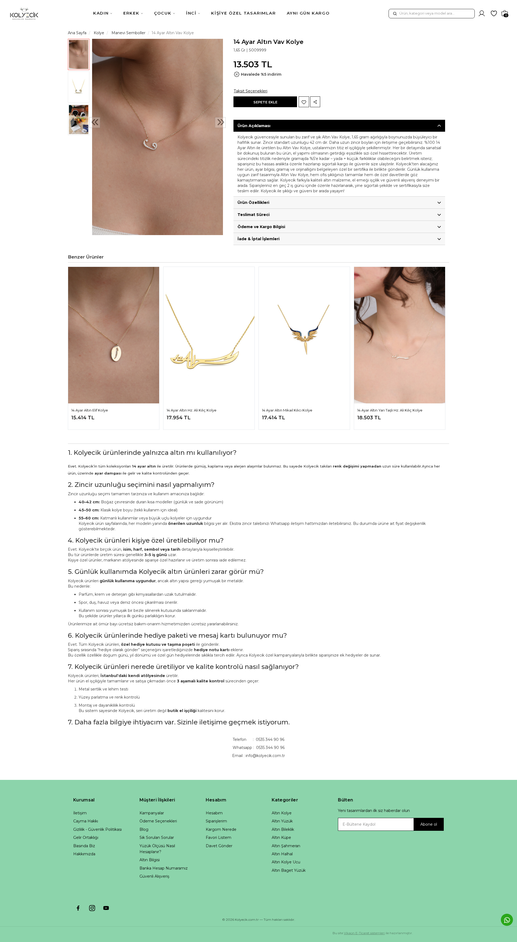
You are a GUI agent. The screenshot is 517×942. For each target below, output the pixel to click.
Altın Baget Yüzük (289, 870)
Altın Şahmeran (286, 845)
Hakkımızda (84, 854)
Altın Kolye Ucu (286, 862)
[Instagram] (92, 908)
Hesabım (214, 813)
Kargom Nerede (221, 829)
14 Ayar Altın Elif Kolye (89, 410)
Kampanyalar (151, 813)
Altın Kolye (282, 813)
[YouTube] (106, 908)
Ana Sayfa (77, 32)
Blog (143, 829)
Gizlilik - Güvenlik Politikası (97, 829)
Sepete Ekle (265, 102)
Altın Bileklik (283, 829)
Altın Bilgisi (149, 859)
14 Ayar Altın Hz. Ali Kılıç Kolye (191, 410)
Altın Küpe (281, 837)
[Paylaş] (315, 101)
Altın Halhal (282, 854)
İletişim (80, 813)
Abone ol (428, 824)
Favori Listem (218, 837)
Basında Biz (84, 845)
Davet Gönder (219, 845)
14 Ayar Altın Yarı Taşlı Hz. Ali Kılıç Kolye (389, 410)
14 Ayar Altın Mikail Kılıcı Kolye (287, 410)
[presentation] (94, 122)
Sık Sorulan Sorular (156, 837)
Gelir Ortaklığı (85, 837)
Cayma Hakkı (85, 821)
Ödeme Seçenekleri (158, 821)
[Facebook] (78, 908)
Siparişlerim (216, 821)
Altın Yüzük (282, 821)
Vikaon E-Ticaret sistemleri (364, 933)
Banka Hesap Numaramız (163, 868)
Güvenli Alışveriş (154, 876)
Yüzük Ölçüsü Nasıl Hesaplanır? (157, 848)
